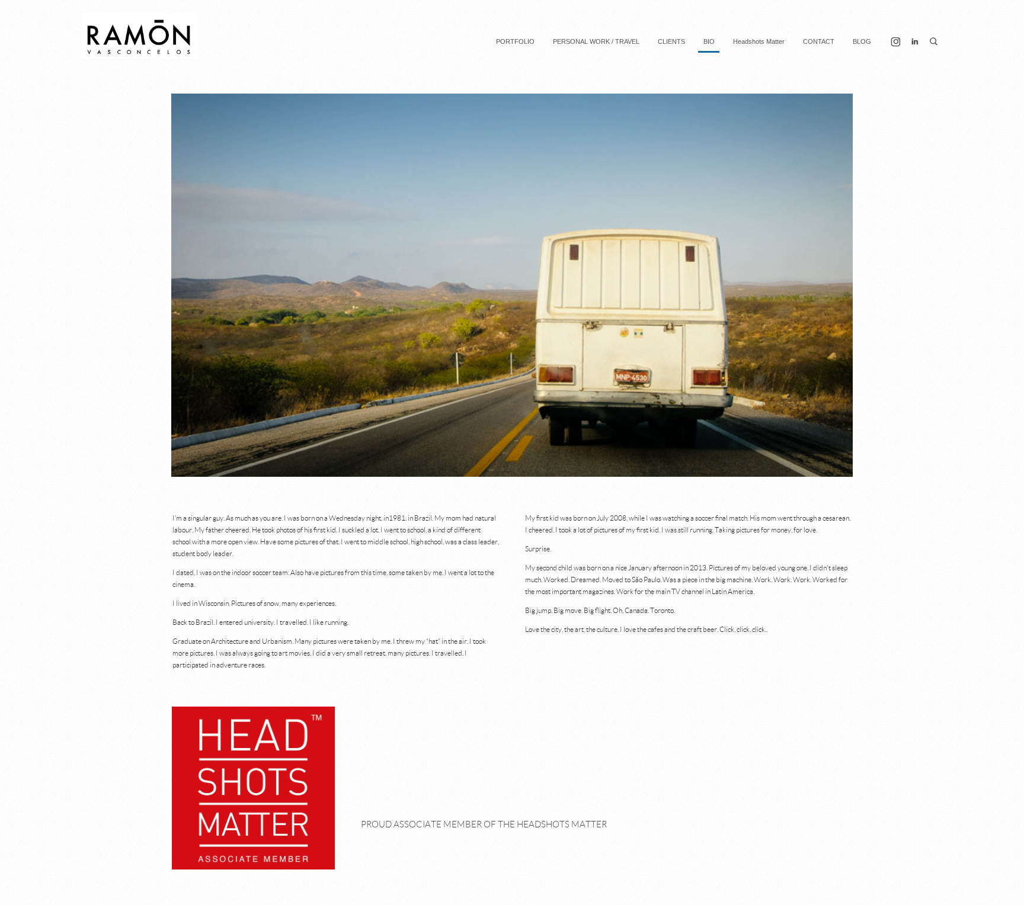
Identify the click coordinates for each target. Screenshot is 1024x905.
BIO (709, 41)
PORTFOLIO (515, 41)
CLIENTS (671, 41)
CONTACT (818, 41)
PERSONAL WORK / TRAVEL (596, 41)
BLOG (862, 41)
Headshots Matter (759, 41)
